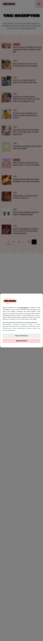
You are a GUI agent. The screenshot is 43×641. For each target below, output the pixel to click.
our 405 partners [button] (23, 307)
